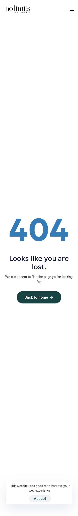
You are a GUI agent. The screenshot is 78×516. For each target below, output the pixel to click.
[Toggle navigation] (62, 9)
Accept (40, 498)
